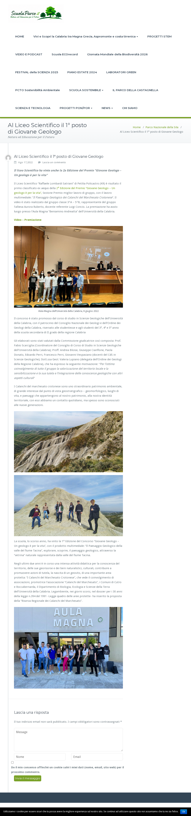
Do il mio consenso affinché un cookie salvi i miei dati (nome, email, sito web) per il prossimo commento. (67, 770)
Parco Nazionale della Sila (161, 127)
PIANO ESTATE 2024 (82, 72)
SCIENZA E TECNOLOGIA (32, 108)
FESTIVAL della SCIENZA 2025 (36, 72)
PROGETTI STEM (159, 36)
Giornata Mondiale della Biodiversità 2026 (117, 54)
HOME (19, 36)
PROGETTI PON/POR (75, 108)
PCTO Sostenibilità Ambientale (37, 90)
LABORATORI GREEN (121, 72)
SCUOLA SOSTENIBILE (85, 90)
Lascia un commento (54, 162)
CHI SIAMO (129, 108)
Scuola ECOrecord (65, 54)
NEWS (106, 108)
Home (137, 127)
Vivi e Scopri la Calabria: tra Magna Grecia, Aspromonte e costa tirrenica (84, 36)
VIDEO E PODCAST (28, 54)
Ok (183, 811)
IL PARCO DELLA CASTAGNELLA (135, 90)
